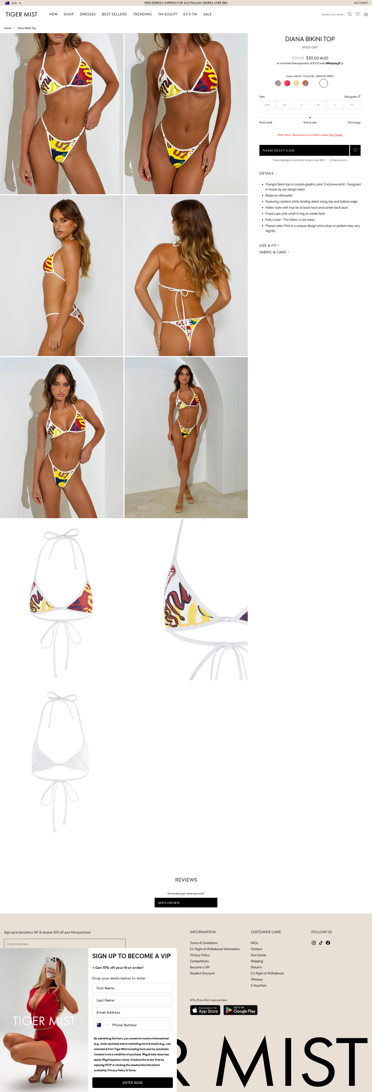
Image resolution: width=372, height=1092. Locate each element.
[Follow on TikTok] (320, 942)
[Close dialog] (170, 955)
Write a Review (175, 903)
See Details (336, 135)
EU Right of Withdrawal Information (215, 948)
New (53, 14)
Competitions (199, 960)
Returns (256, 967)
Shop (69, 14)
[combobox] (102, 1025)
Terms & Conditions (204, 942)
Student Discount (202, 973)
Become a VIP (200, 967)
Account (361, 3)
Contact (256, 948)
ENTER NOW (133, 1082)
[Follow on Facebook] (327, 942)
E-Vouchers (258, 985)
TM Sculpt (167, 14)
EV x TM (190, 14)
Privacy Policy (200, 954)
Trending (142, 14)
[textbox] (310, 207)
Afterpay (257, 979)
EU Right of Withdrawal (267, 973)
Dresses (88, 14)
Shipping (257, 960)
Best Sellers (114, 14)
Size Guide (258, 954)
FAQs (254, 942)
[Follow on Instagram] (313, 942)
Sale (207, 14)
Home (7, 28)
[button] (310, 63)
